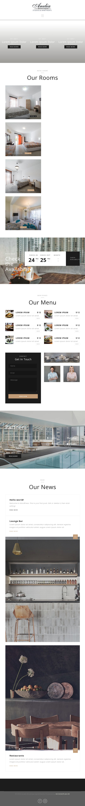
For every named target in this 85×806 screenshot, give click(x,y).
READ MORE (14, 47)
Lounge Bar (16, 521)
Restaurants (17, 755)
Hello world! (17, 499)
